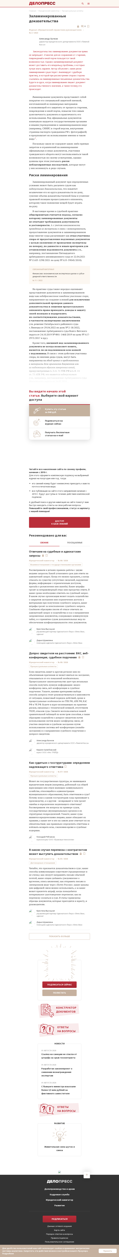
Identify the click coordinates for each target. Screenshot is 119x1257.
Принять (107, 1251)
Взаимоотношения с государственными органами (55, 564)
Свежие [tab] (44, 542)
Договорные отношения (42, 863)
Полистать (59, 992)
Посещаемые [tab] (74, 542)
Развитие (59, 1205)
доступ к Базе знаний (59, 522)
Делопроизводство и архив (59, 1189)
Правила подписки (59, 1238)
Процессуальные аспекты (72, 11)
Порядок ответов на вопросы (59, 1234)
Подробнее (8, 1253)
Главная (32, 11)
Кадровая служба (59, 1194)
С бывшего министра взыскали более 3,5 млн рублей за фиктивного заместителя (58, 1090)
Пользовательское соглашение (59, 1241)
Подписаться (59, 1219)
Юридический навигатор (48, 11)
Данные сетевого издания (59, 1226)
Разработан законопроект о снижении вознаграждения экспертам (56, 1072)
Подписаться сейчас (59, 984)
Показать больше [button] (59, 936)
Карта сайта (59, 1230)
